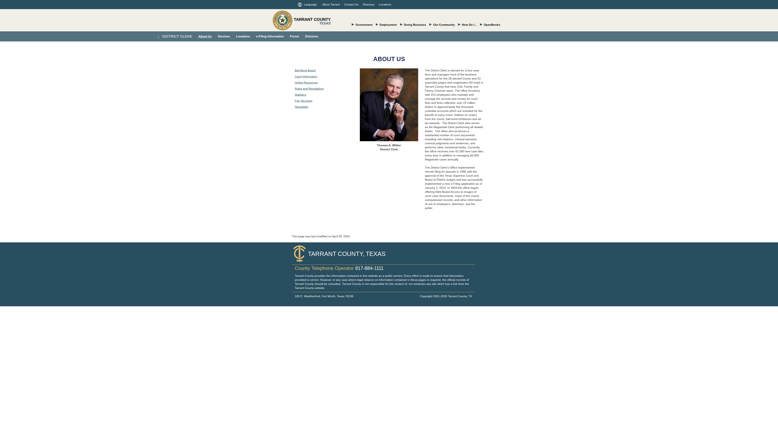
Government (364, 24)
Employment (388, 24)
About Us (205, 36)
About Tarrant (331, 4)
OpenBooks (492, 24)
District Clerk (176, 36)
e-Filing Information (270, 36)
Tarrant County (312, 19)
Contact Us (351, 4)
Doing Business (415, 24)
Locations (385, 4)
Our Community (444, 24)
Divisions (311, 36)
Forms (294, 36)
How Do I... (469, 24)
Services (224, 36)
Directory (368, 4)
